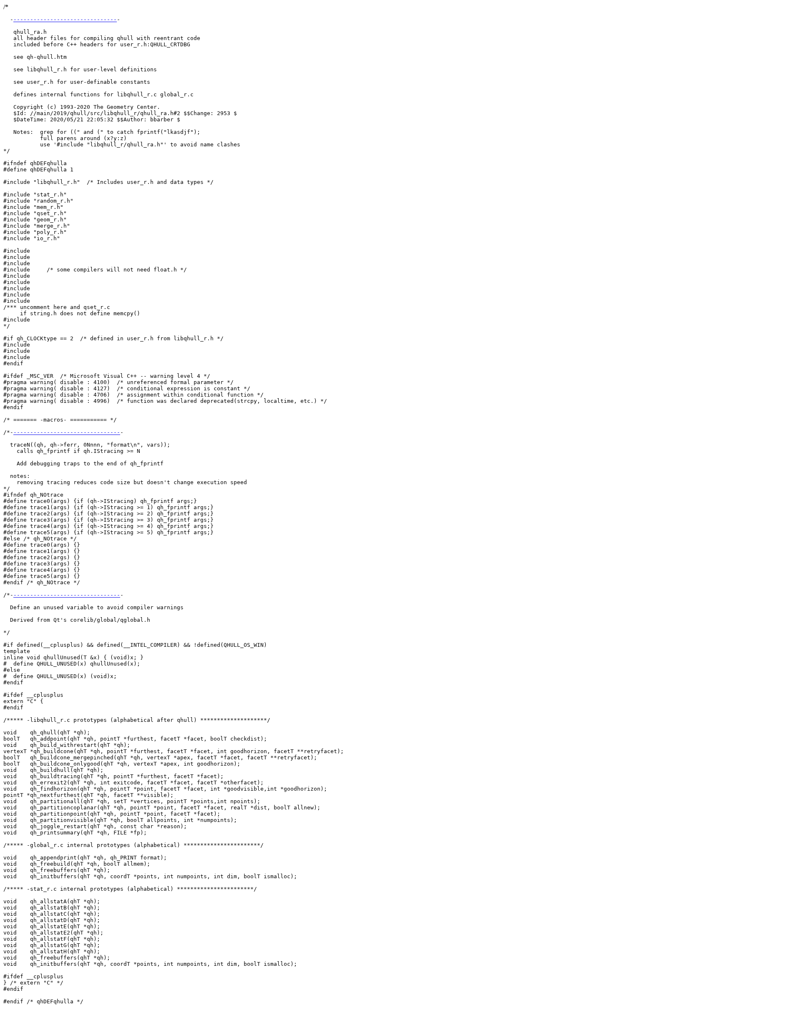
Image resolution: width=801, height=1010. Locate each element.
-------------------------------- (66, 432)
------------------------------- (65, 19)
